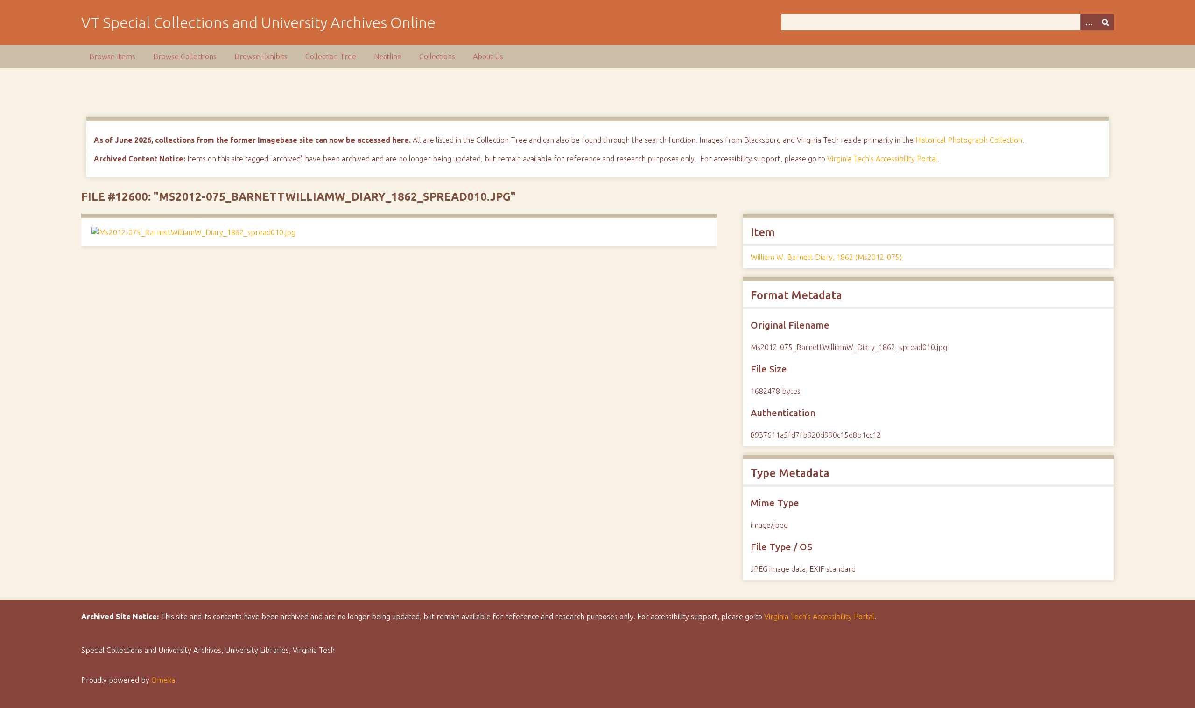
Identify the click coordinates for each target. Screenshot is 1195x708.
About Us (488, 56)
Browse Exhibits (261, 56)
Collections (437, 56)
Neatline (387, 56)
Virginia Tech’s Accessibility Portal (819, 616)
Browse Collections (185, 56)
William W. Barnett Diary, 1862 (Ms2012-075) (826, 257)
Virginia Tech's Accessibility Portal (882, 158)
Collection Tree (330, 56)
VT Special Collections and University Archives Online (258, 22)
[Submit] (1105, 22)
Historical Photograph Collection (968, 140)
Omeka (163, 680)
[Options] (1088, 22)
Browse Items (112, 56)
